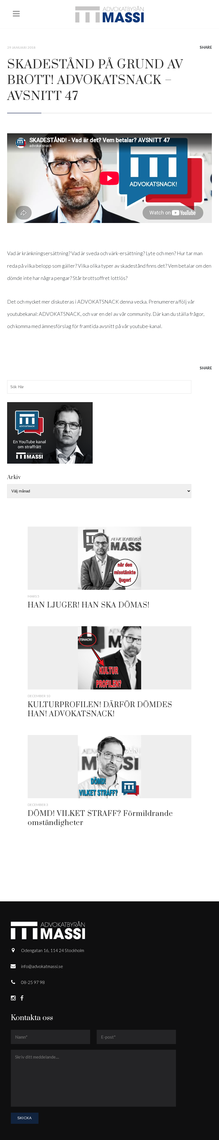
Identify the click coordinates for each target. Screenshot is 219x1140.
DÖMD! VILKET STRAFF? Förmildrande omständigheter (100, 818)
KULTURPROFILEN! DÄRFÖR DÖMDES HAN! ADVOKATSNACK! (100, 709)
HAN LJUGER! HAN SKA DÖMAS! (88, 605)
